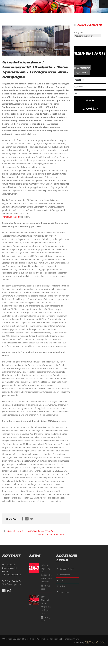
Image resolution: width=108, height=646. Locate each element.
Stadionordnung (54, 639)
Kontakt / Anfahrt (67, 569)
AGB (43, 639)
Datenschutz (28, 639)
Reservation (65, 574)
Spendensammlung (70, 639)
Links (62, 580)
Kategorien (79, 32)
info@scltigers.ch (13, 584)
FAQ (37, 639)
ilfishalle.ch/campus (11, 216)
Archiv (62, 586)
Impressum (64, 592)
